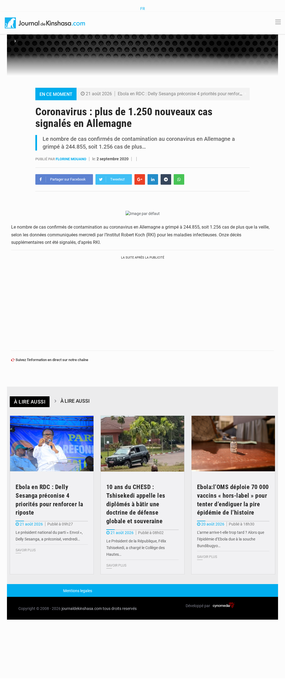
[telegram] (166, 179)
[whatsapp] (179, 179)
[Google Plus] (139, 179)
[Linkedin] (153, 179)
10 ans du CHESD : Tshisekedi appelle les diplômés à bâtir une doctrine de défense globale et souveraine (135, 504)
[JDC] (45, 22)
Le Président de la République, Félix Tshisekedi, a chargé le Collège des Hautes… (136, 548)
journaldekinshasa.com (82, 608)
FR (142, 8)
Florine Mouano (71, 159)
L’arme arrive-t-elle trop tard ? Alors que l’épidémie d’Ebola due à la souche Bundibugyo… (230, 539)
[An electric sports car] (52, 444)
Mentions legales (77, 591)
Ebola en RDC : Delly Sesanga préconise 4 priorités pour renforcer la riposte (191, 93)
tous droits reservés (120, 608)
